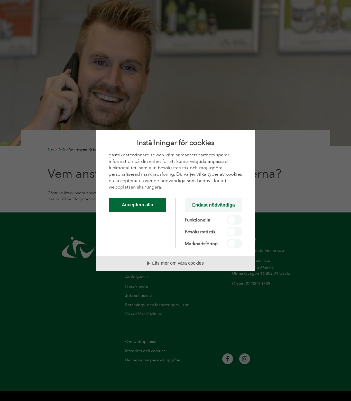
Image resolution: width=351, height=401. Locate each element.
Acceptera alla (137, 204)
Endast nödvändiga (213, 205)
